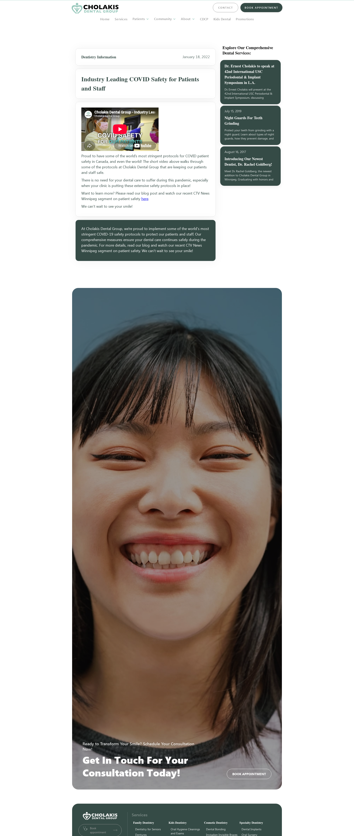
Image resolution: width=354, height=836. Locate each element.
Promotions (245, 19)
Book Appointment (261, 7)
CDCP (204, 19)
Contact (225, 7)
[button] (141, 19)
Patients (139, 19)
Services (121, 19)
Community (163, 19)
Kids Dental (222, 19)
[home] (95, 8)
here (144, 198)
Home (105, 19)
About (186, 19)
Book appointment (249, 774)
